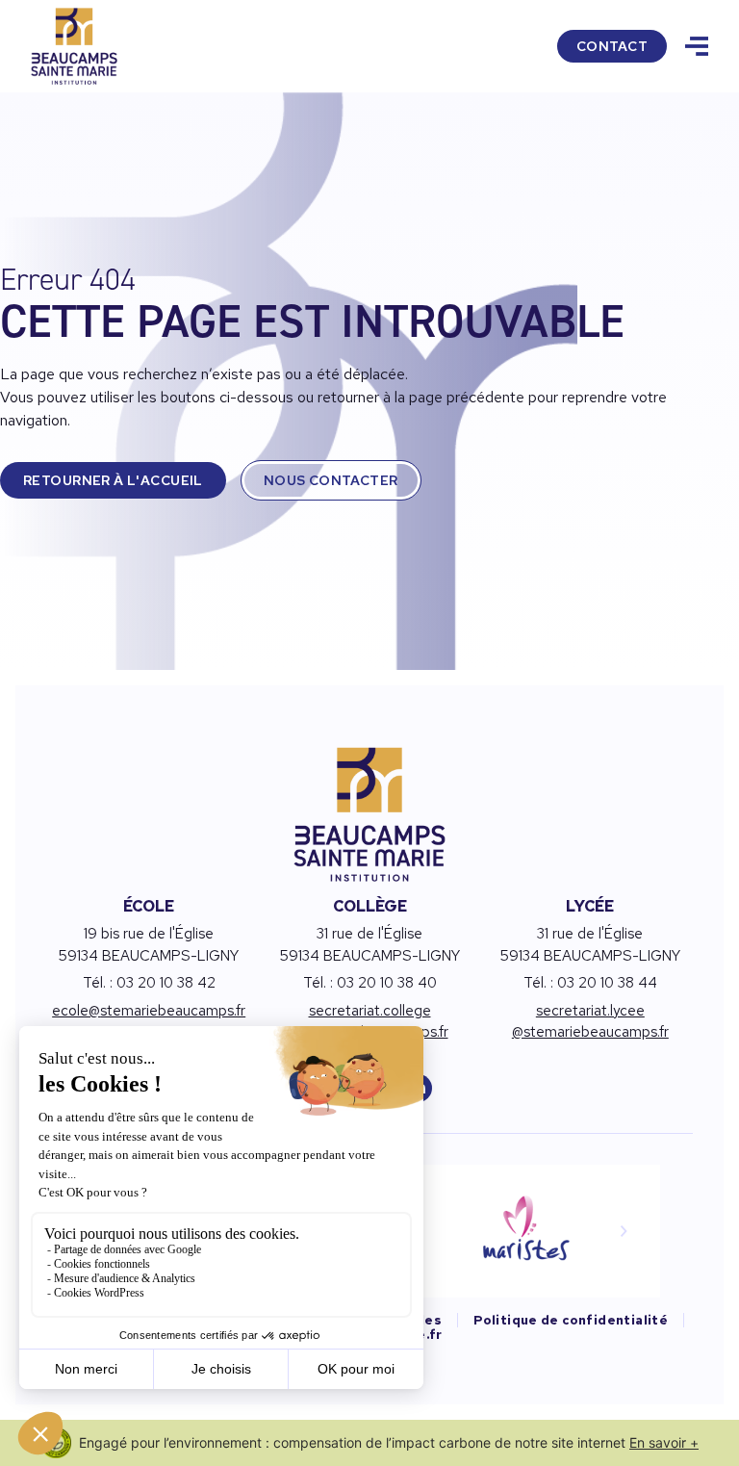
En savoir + (664, 1442)
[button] (623, 1231)
